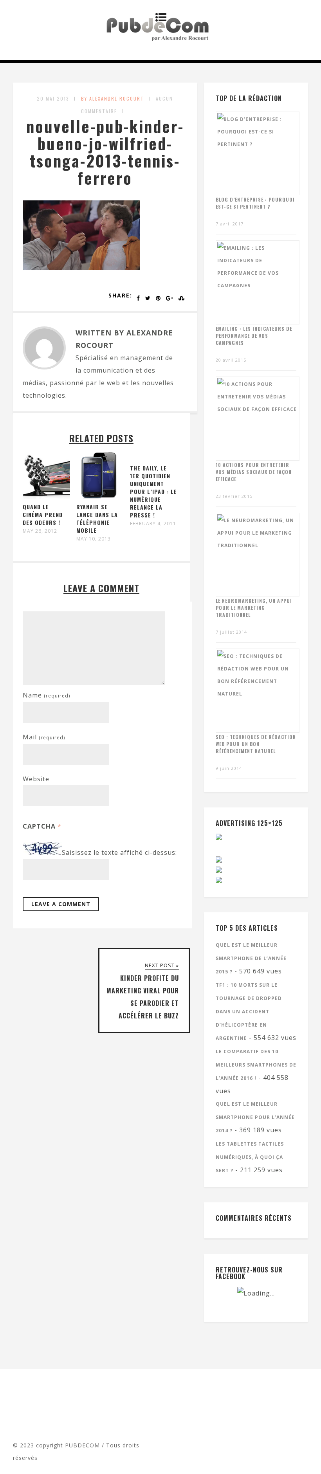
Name (46, 695)
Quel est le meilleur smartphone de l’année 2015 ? (251, 958)
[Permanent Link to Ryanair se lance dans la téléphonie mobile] (100, 496)
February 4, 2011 (153, 523)
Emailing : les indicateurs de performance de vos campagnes (254, 335)
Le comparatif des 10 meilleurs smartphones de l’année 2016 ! (256, 1064)
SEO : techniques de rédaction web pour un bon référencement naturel (256, 743)
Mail (44, 737)
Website (36, 779)
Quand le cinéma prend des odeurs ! (43, 514)
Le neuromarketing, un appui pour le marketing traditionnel (254, 607)
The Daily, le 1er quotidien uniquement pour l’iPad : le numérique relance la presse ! (153, 491)
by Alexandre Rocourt (112, 98)
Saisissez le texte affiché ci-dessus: (119, 853)
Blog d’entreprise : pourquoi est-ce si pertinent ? (255, 203)
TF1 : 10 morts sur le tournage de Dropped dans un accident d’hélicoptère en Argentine (249, 1012)
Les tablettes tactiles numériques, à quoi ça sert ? (250, 1157)
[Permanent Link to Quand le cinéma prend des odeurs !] (46, 496)
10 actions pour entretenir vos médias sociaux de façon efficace (254, 471)
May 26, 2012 (40, 531)
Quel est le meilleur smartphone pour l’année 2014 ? (255, 1117)
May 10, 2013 (93, 539)
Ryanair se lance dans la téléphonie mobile (97, 518)
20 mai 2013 (53, 98)
